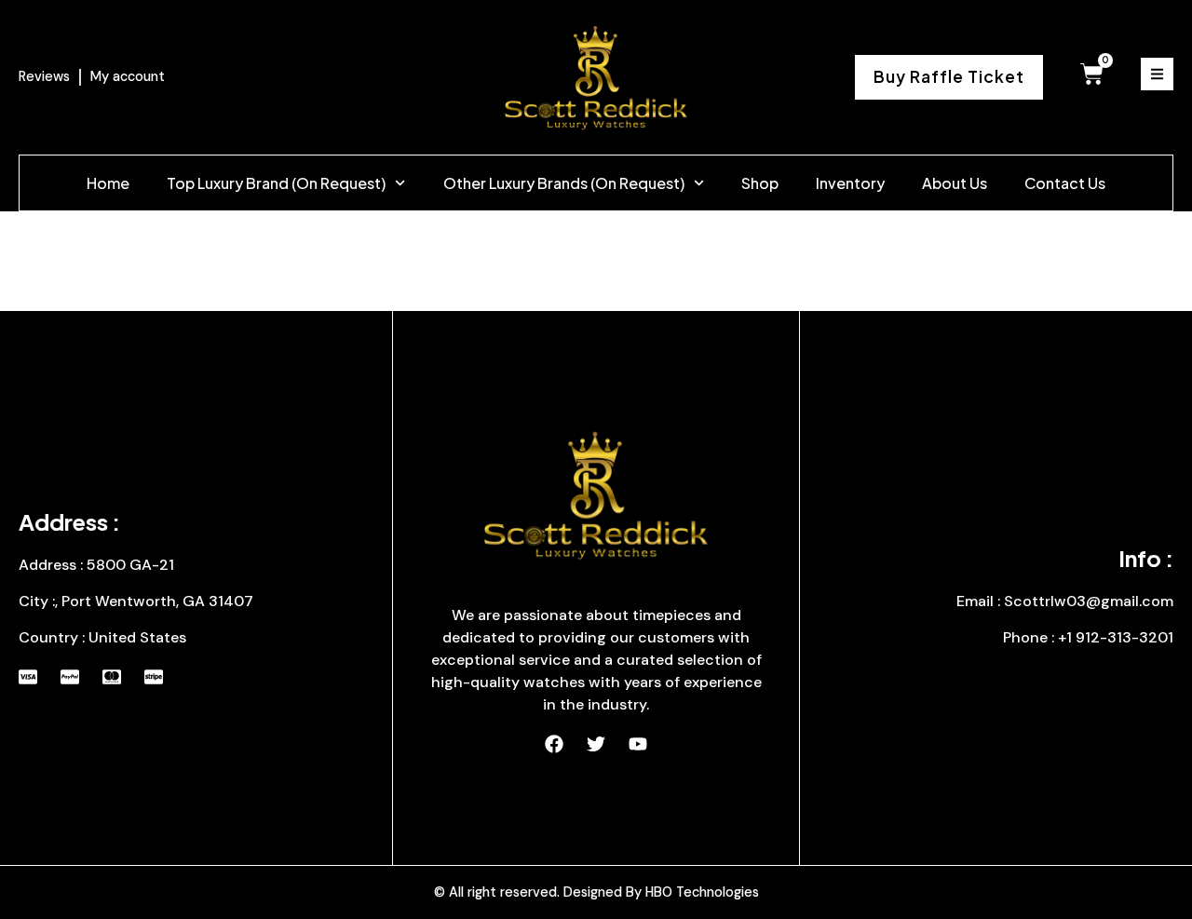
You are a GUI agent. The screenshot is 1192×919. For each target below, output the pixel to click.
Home (108, 183)
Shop (760, 183)
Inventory (850, 183)
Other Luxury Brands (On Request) (563, 183)
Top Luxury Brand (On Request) (276, 183)
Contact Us (1064, 183)
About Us (954, 183)
